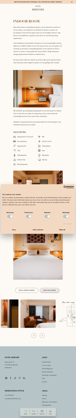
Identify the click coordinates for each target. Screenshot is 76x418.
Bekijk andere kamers (27, 290)
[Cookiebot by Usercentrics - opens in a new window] (65, 187)
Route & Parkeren (47, 372)
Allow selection (38, 230)
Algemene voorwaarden (49, 402)
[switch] (28, 216)
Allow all (62, 230)
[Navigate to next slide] (42, 335)
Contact (44, 382)
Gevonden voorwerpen (49, 375)
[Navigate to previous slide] (34, 335)
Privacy (44, 398)
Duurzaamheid (46, 405)
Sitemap (44, 395)
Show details (67, 223)
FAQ (43, 378)
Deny (14, 230)
